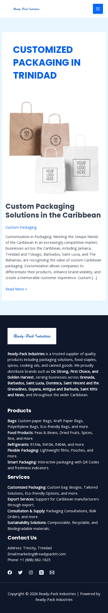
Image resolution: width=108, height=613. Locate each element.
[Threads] (41, 572)
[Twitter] (20, 572)
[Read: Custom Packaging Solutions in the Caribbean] (54, 147)
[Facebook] (10, 572)
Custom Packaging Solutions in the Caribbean (53, 210)
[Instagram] (31, 572)
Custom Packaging (21, 227)
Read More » (16, 288)
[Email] (52, 572)
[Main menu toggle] (98, 9)
